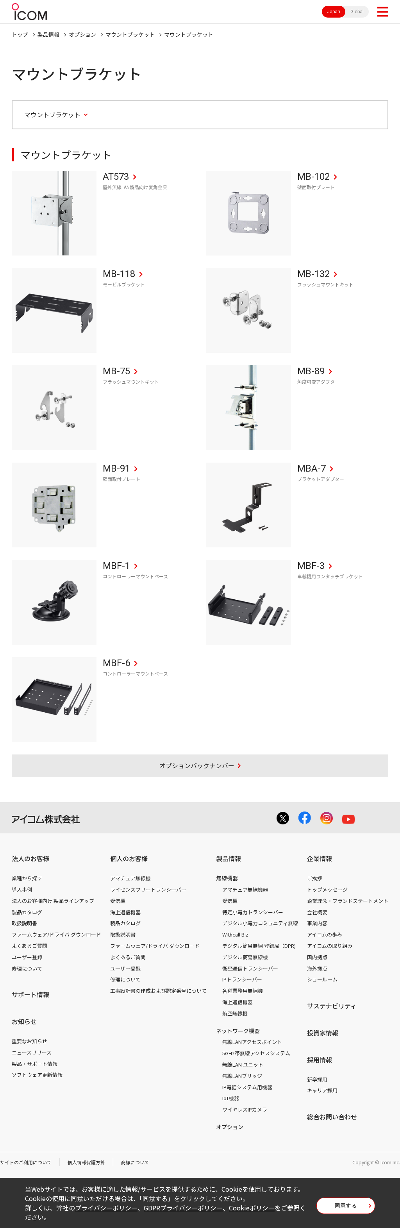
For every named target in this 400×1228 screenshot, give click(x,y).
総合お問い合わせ (332, 1116)
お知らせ (24, 1021)
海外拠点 (317, 968)
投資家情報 (322, 1032)
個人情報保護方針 (86, 1162)
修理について (27, 968)
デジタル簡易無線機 (245, 957)
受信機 (117, 900)
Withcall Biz (235, 934)
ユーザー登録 (27, 957)
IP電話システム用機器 (247, 1087)
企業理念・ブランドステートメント (347, 900)
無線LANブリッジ (242, 1076)
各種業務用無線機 (242, 990)
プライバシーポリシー (106, 1207)
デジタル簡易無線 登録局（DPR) (259, 945)
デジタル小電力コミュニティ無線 (260, 923)
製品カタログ (27, 912)
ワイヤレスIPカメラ (244, 1109)
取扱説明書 (24, 923)
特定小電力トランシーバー (252, 912)
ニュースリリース (32, 1052)
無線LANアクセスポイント (252, 1042)
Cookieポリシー (252, 1207)
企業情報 (319, 858)
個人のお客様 (129, 858)
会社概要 (317, 912)
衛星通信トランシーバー (250, 968)
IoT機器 (230, 1098)
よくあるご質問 (29, 945)
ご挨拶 (314, 878)
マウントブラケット (130, 34)
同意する (346, 1205)
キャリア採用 (322, 1090)
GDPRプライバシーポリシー (183, 1207)
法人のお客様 (30, 858)
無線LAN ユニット (242, 1064)
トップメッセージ (327, 889)
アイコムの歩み (324, 934)
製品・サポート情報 (34, 1063)
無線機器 (227, 878)
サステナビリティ (332, 1005)
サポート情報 (30, 994)
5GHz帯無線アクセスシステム (256, 1053)
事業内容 (317, 923)
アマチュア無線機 (130, 878)
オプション (82, 34)
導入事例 (22, 889)
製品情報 (48, 34)
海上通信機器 (125, 912)
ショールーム (322, 979)
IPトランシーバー (242, 979)
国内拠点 (317, 957)
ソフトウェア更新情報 (37, 1074)
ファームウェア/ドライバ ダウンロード (56, 934)
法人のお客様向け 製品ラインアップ (53, 900)
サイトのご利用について (26, 1162)
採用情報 (319, 1059)
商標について (135, 1162)
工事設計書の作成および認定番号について (158, 990)
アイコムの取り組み (329, 945)
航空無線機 (235, 1013)
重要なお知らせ (29, 1041)
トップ (20, 34)
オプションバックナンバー (196, 765)
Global (357, 11)
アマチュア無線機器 (245, 889)
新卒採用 (317, 1079)
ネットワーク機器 (238, 1031)
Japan (333, 11)
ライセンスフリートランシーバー (148, 889)
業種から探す (27, 878)
